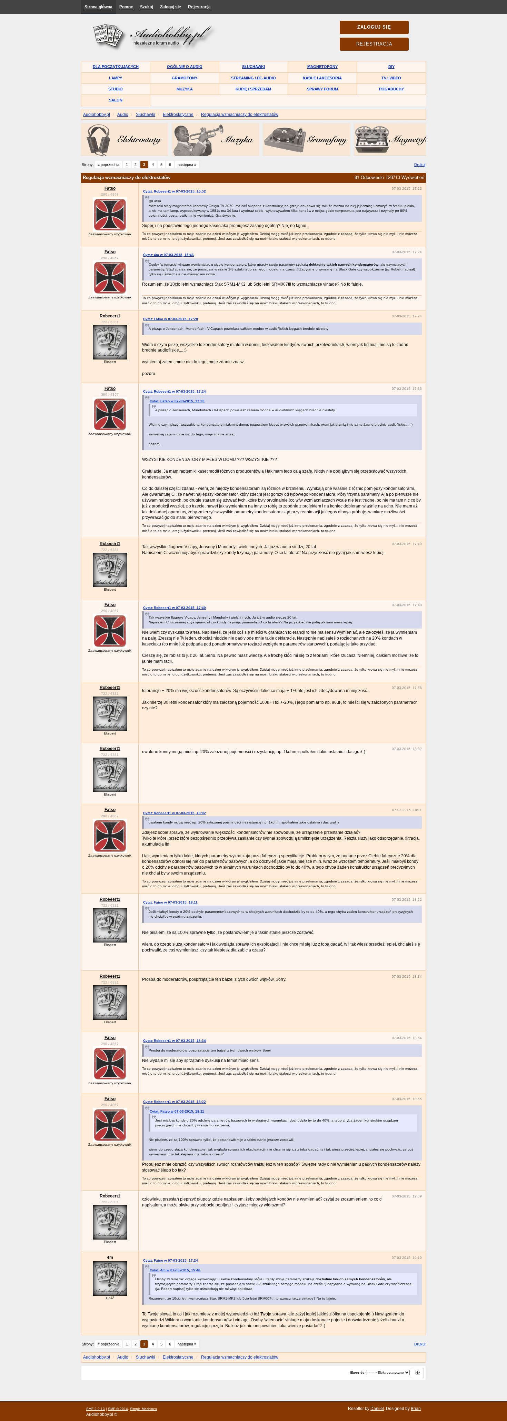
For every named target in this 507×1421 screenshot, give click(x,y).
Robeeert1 (110, 316)
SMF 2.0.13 (95, 1409)
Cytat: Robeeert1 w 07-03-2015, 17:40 (174, 608)
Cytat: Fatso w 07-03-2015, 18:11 (170, 902)
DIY (391, 67)
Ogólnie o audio (184, 67)
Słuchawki (253, 67)
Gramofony (184, 78)
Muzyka (185, 89)
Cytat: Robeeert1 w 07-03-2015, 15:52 (174, 191)
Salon (115, 100)
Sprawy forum (322, 89)
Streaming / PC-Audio (253, 78)
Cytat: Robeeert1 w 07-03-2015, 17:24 (174, 391)
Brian (416, 1408)
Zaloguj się (170, 6)
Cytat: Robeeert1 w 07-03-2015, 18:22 (174, 1102)
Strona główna (98, 6)
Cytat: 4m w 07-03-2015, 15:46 (168, 255)
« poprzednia (108, 164)
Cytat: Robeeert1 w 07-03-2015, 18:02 (174, 813)
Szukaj (146, 6)
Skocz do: (358, 1372)
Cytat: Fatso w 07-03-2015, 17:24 (170, 1260)
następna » (187, 164)
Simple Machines (143, 1409)
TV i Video (391, 78)
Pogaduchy (391, 89)
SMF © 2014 (118, 1409)
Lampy (115, 78)
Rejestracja (199, 6)
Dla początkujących (116, 67)
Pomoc (126, 6)
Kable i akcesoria (322, 78)
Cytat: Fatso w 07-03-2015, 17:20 (170, 319)
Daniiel (377, 1408)
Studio (115, 89)
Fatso (110, 188)
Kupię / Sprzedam (253, 89)
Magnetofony (322, 67)
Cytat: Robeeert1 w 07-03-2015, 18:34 (174, 1041)
